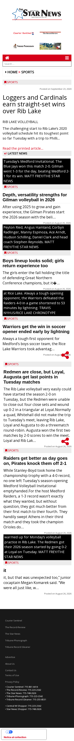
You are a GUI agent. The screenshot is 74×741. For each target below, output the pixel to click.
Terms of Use (12, 675)
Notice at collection (15, 737)
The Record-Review (15, 627)
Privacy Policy (12, 681)
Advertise (10, 657)
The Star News (12, 633)
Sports (27, 72)
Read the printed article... (23, 148)
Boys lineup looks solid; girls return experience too (33, 263)
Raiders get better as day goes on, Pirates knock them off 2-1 (35, 461)
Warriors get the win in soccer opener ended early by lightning (36, 329)
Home (12, 72)
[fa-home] (6, 58)
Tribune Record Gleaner (17, 647)
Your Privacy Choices (27, 731)
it (4, 570)
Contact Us (10, 670)
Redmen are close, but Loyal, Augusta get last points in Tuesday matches (34, 377)
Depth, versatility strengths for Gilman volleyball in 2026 (35, 197)
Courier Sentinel (13, 620)
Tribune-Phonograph (16, 640)
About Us (10, 663)
